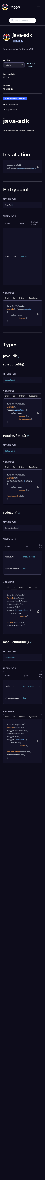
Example (9, 292)
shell (7, 298)
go (14, 298)
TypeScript (33, 298)
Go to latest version (31, 64)
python (22, 298)
